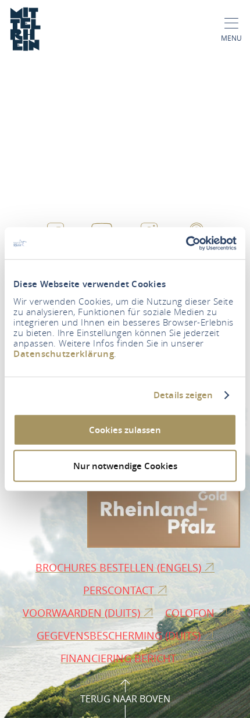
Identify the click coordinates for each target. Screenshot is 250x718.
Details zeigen (183, 395)
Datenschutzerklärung (63, 353)
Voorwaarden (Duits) (83, 613)
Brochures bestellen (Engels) (119, 567)
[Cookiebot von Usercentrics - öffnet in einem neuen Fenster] (186, 243)
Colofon (191, 613)
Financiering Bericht (119, 658)
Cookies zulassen (125, 429)
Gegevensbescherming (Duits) (120, 635)
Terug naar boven (125, 698)
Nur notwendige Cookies (125, 466)
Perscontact (120, 590)
